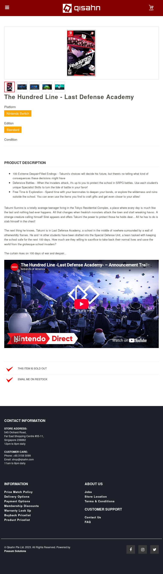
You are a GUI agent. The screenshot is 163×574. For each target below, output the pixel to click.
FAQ (88, 522)
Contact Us (93, 517)
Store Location (96, 496)
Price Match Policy (18, 492)
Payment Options (17, 501)
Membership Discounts (21, 506)
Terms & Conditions (100, 501)
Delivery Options (17, 496)
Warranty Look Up (17, 510)
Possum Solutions (15, 551)
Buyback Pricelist (17, 515)
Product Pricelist (17, 520)
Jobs (88, 492)
